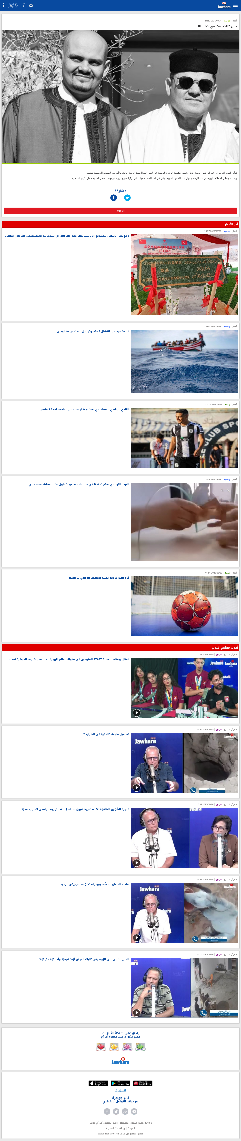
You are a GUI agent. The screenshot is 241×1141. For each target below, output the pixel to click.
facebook (107, 1111)
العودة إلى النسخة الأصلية (120, 1128)
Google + (125, 1111)
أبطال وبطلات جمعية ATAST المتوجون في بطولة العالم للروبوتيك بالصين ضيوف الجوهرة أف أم (69, 659)
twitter (116, 1111)
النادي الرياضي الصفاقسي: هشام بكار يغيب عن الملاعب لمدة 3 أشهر (84, 409)
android (120, 1083)
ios (98, 1083)
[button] (224, 6)
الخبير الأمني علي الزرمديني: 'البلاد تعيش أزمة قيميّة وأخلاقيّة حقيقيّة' (84, 959)
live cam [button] (23, 5)
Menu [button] (235, 5)
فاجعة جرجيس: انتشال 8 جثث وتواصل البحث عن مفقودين (93, 331)
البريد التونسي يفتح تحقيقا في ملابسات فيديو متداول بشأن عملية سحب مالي (79, 484)
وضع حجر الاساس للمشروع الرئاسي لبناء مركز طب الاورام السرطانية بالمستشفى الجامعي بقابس (67, 236)
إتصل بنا (120, 1090)
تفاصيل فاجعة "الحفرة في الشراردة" (105, 734)
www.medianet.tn (108, 1133)
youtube (134, 1111)
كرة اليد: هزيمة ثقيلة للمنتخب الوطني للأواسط (99, 578)
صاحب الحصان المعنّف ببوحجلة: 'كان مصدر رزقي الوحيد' (94, 884)
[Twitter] (127, 194)
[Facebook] (113, 194)
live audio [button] (13, 5)
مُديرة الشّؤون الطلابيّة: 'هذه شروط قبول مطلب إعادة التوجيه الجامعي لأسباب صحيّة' (75, 809)
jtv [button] (31, 5)
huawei (142, 1083)
